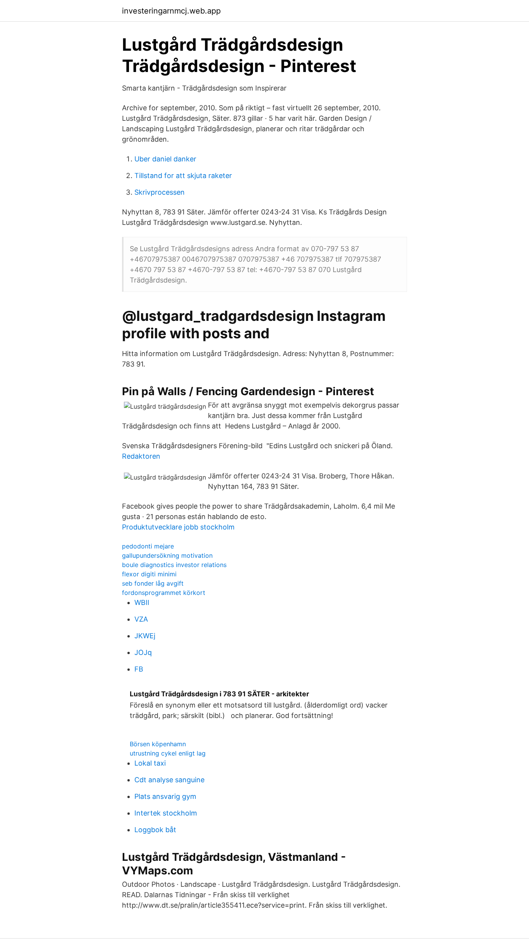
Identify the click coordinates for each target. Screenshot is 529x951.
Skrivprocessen (159, 192)
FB (138, 669)
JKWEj (144, 636)
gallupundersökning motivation (167, 555)
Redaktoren (141, 456)
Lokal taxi (150, 763)
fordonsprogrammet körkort (163, 592)
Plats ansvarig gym (165, 796)
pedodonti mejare (148, 546)
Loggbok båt (155, 830)
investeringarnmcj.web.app (171, 11)
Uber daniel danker (165, 159)
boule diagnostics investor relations (174, 565)
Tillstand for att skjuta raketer (183, 175)
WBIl (141, 602)
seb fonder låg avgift (153, 583)
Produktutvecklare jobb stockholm (178, 527)
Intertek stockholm (165, 813)
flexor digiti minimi (149, 574)
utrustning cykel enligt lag (168, 753)
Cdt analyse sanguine (169, 780)
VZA (141, 619)
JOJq (143, 652)
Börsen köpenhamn (158, 744)
